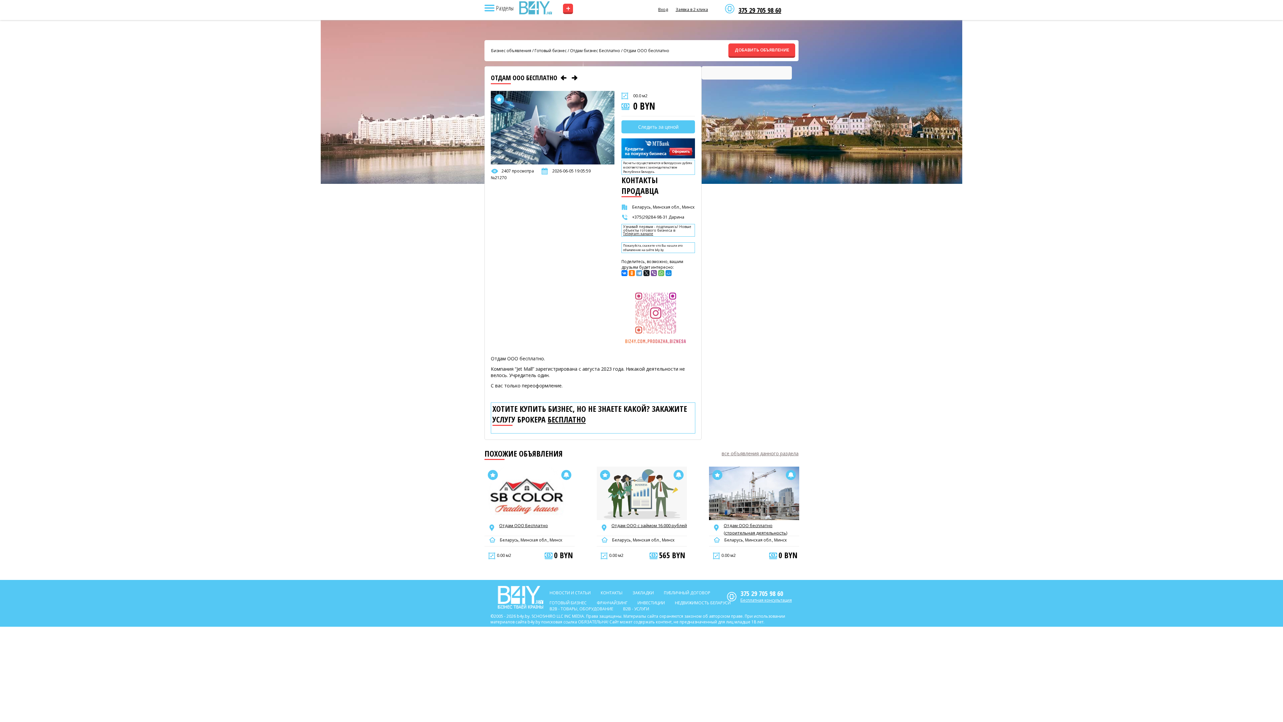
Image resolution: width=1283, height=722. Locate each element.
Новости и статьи (570, 593)
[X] (647, 273)
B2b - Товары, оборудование (581, 609)
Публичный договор (687, 593)
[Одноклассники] (632, 273)
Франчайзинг (612, 603)
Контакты (611, 593)
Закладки (643, 593)
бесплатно (567, 419)
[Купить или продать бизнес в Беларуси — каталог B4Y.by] (535, 8)
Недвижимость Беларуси (703, 603)
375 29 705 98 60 (759, 10)
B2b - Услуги (636, 609)
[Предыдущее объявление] (563, 78)
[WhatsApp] (661, 273)
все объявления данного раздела (760, 453)
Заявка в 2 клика (692, 9)
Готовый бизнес (551, 50)
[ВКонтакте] (624, 273)
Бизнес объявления (511, 50)
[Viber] (654, 273)
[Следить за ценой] (566, 475)
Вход (663, 9)
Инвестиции (651, 603)
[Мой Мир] (669, 273)
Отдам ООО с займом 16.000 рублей (649, 525)
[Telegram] (639, 273)
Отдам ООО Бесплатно (523, 525)
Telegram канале (638, 234)
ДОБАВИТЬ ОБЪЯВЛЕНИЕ (762, 50)
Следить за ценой (658, 127)
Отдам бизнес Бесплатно (595, 50)
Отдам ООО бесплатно (646, 50)
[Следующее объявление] (574, 78)
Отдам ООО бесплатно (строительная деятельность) (755, 529)
